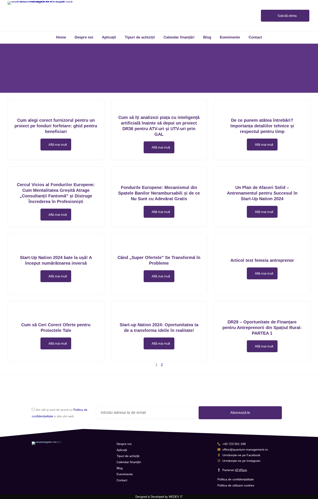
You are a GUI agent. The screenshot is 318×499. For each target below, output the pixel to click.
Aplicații (109, 37)
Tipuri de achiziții (140, 37)
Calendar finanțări (179, 37)
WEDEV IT (176, 496)
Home (61, 37)
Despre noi (84, 37)
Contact (255, 37)
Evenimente (230, 37)
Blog (207, 37)
